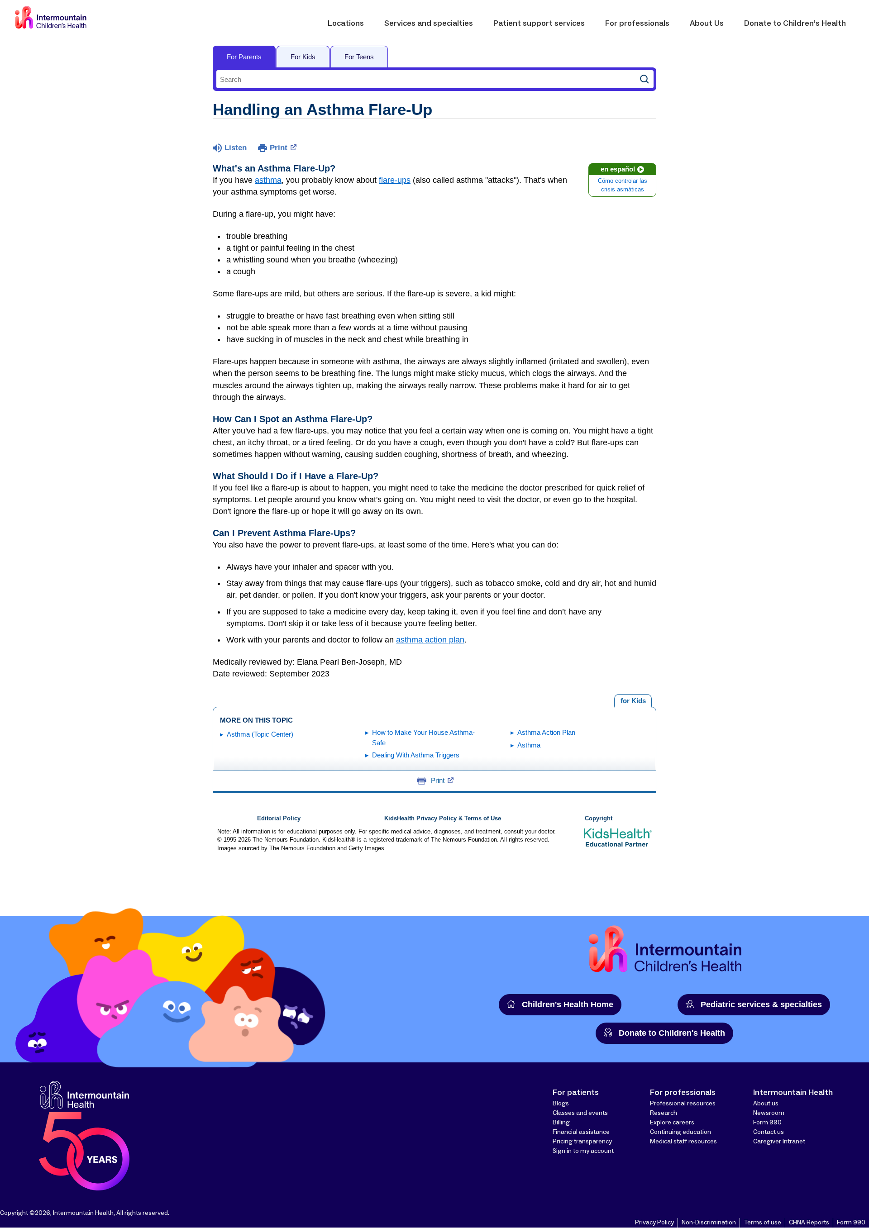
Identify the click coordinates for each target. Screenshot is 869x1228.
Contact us (768, 1132)
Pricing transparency (582, 1141)
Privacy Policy (654, 1222)
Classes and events (580, 1113)
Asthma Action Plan (546, 732)
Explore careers (672, 1122)
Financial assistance (581, 1132)
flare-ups (395, 180)
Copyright (598, 818)
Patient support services (539, 23)
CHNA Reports (809, 1222)
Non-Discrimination (709, 1222)
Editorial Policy (279, 818)
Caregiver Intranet (779, 1141)
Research (663, 1113)
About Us (707, 23)
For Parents (244, 57)
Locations (346, 23)
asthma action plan (430, 639)
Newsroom (768, 1113)
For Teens (359, 57)
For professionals (637, 23)
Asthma (528, 745)
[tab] (633, 701)
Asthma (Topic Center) (260, 734)
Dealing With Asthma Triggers (415, 755)
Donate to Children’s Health (795, 23)
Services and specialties (428, 23)
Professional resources (683, 1103)
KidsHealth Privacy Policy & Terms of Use (442, 818)
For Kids (303, 57)
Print (278, 147)
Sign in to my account (583, 1151)
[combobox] (425, 79)
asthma (268, 180)
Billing (561, 1122)
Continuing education (680, 1132)
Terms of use (762, 1222)
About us (765, 1103)
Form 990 (767, 1122)
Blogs (561, 1103)
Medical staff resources (683, 1141)
